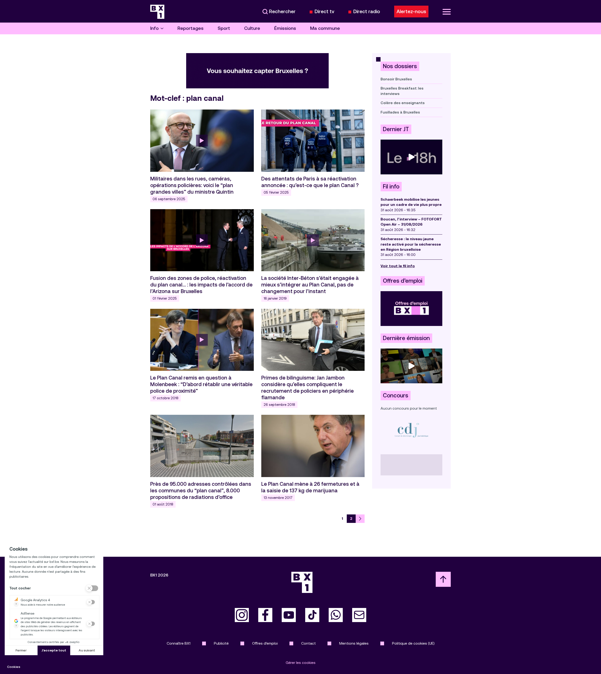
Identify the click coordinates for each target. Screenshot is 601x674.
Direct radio (366, 11)
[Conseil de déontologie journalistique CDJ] (411, 430)
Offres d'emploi (265, 643)
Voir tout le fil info (398, 266)
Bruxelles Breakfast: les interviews (402, 91)
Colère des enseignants (403, 103)
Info (154, 28)
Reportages (190, 28)
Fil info (391, 187)
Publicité (221, 643)
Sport (224, 28)
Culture (252, 28)
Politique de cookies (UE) (413, 643)
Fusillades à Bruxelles (400, 112)
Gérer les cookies (301, 662)
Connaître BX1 (178, 643)
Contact (308, 643)
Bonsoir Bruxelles (396, 79)
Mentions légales (354, 643)
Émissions (285, 28)
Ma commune (325, 28)
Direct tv (324, 11)
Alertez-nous (411, 11)
